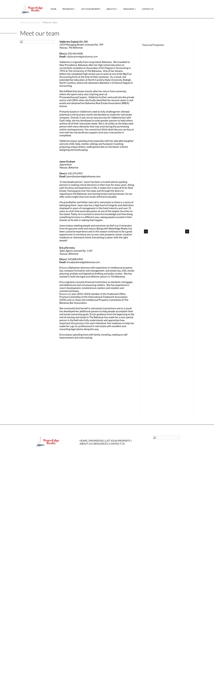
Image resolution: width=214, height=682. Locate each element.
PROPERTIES (96, 440)
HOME (83, 440)
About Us (111, 9)
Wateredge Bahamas (30, 22)
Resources (128, 9)
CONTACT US (117, 443)
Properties (67, 9)
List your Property (91, 9)
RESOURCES (101, 443)
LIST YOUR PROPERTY (117, 440)
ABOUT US (86, 443)
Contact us (147, 9)
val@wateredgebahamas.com (82, 56)
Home (53, 9)
